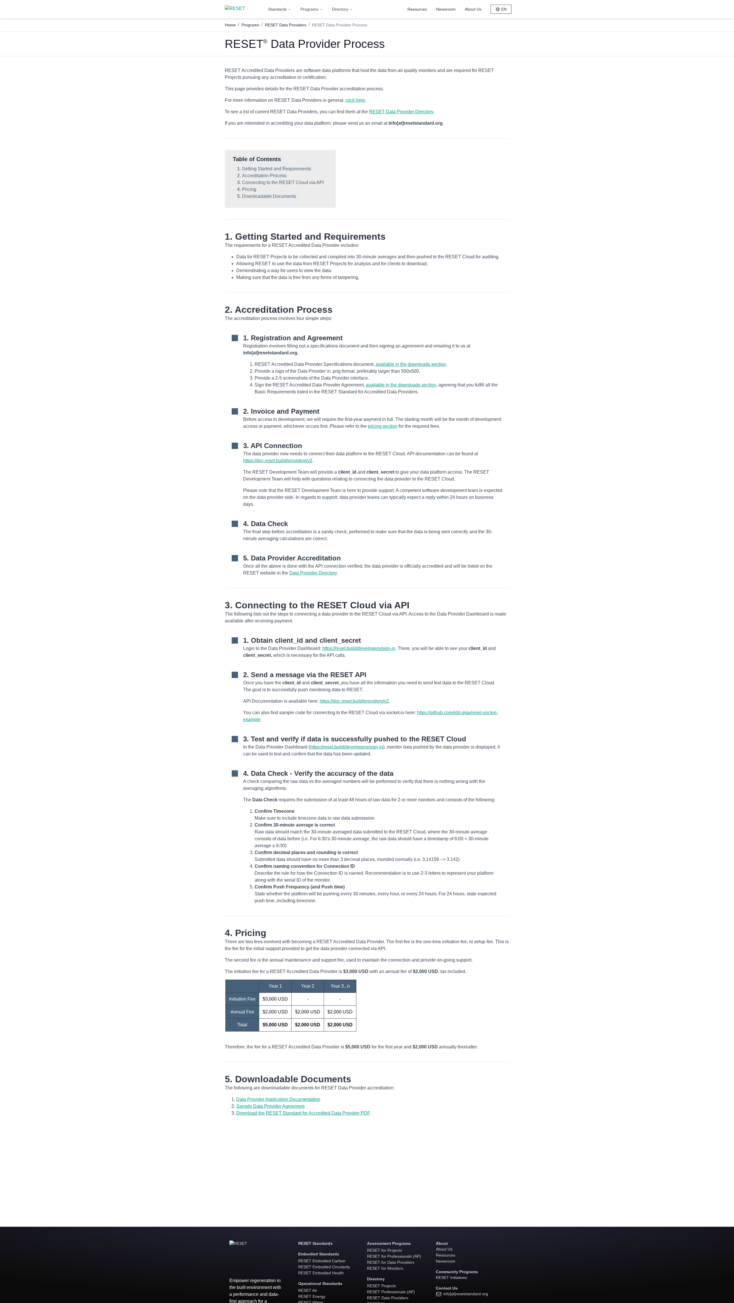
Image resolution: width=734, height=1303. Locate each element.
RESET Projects (381, 1286)
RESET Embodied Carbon (321, 1261)
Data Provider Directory (313, 573)
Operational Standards (320, 1283)
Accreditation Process (264, 175)
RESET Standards (315, 1243)
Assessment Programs (389, 1243)
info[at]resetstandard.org (465, 1294)
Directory (340, 9)
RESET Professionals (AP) (391, 1292)
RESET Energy (311, 1296)
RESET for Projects (384, 1250)
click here (355, 100)
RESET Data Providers (285, 25)
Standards (277, 9)
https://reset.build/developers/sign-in (358, 648)
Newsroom (446, 9)
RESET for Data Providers (390, 1262)
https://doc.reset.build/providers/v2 (277, 460)
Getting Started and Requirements (276, 168)
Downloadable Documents (269, 196)
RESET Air (307, 1290)
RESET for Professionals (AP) (394, 1256)
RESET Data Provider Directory (401, 111)
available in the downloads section (411, 364)
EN (504, 9)
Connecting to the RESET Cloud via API (283, 182)
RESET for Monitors (385, 1268)
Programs (309, 9)
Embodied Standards (318, 1254)
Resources (417, 9)
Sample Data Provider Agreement (270, 1106)
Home (230, 25)
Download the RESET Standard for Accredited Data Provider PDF (303, 1113)
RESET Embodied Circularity (324, 1267)
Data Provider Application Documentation (278, 1099)
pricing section (382, 426)
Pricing (249, 189)
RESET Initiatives (451, 1277)
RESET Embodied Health (321, 1273)
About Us (473, 9)
